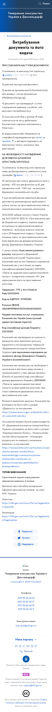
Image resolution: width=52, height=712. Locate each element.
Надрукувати (28, 544)
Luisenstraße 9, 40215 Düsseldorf (26, 582)
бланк (29, 175)
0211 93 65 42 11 (26, 609)
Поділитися (27, 532)
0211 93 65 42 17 (26, 602)
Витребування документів (19, 36)
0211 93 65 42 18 (26, 605)
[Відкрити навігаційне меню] (4, 4)
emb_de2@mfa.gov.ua (26, 626)
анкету (17, 75)
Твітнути (26, 538)
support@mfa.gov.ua (32, 686)
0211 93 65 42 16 (26, 598)
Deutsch (28, 651)
